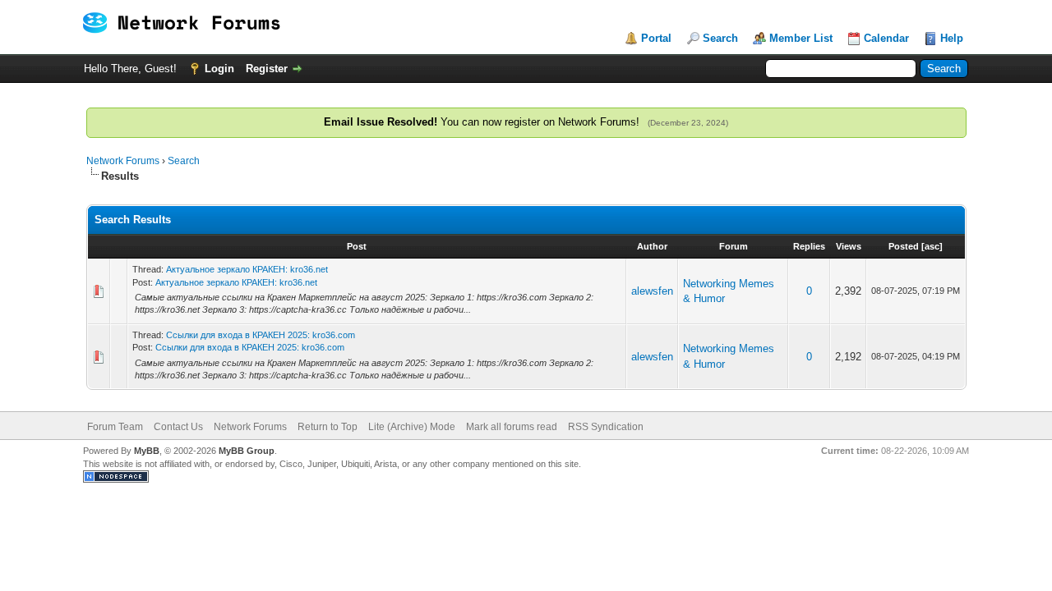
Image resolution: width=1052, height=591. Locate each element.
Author (652, 246)
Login (219, 68)
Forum (733, 246)
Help (951, 38)
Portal (656, 38)
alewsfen (652, 291)
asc (932, 246)
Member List (801, 38)
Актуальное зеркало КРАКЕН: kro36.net (247, 269)
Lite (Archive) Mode (411, 427)
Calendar (886, 38)
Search (720, 38)
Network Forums (122, 161)
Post (357, 246)
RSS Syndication (606, 427)
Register (267, 68)
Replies (809, 246)
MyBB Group (247, 451)
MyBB (146, 451)
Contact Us (178, 427)
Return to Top (328, 427)
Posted (903, 246)
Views (848, 246)
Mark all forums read (511, 427)
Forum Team (115, 427)
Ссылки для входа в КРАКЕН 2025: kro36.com (260, 335)
